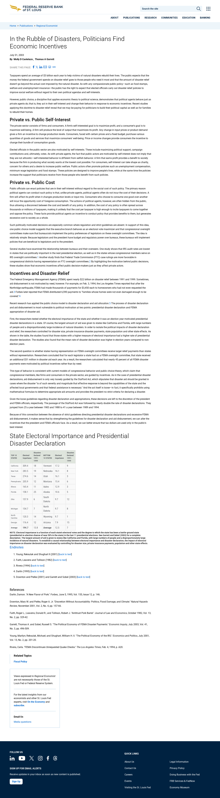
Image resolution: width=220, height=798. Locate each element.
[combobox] (167, 9)
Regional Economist (46, 25)
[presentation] (115, 18)
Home (13, 25)
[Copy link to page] (54, 67)
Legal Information (179, 761)
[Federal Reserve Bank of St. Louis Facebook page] (48, 759)
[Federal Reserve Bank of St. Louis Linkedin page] (12, 759)
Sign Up (16, 781)
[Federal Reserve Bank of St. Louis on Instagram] (40, 759)
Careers (128, 774)
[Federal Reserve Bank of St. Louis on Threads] (55, 759)
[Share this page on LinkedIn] (41, 67)
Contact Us (130, 768)
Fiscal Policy (20, 661)
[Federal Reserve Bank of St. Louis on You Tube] (22, 759)
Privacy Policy (177, 768)
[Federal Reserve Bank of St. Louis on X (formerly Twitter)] (31, 759)
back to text (65, 554)
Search (198, 9)
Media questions (22, 721)
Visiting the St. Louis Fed (138, 787)
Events (128, 781)
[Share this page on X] (37, 67)
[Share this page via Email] (45, 67)
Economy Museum (179, 787)
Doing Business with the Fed (185, 774)
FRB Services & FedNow (182, 781)
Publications (26, 25)
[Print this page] (49, 67)
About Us (129, 761)
